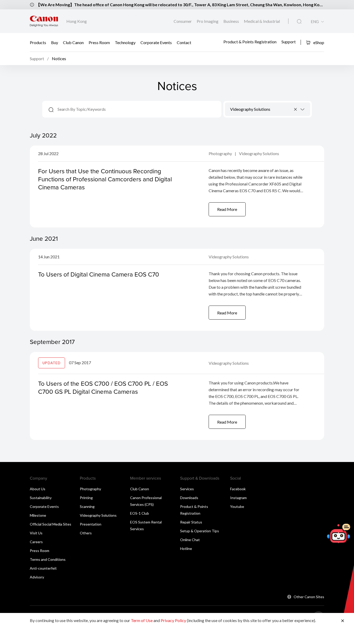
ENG (315, 22)
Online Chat (190, 539)
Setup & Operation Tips (199, 531)
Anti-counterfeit (43, 568)
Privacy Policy (173, 620)
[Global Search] (299, 21)
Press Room (99, 42)
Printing (86, 497)
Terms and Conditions (48, 559)
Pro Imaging (208, 21)
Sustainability (41, 497)
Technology (125, 42)
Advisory (37, 577)
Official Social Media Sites (50, 524)
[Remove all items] (296, 109)
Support (288, 41)
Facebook (238, 489)
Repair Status (191, 522)
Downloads (189, 497)
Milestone (38, 515)
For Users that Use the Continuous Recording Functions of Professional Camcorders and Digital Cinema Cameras (105, 179)
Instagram (238, 497)
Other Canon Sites (309, 597)
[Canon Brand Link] (44, 21)
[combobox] (267, 109)
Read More (227, 209)
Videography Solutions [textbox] (250, 109)
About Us (37, 489)
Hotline (186, 548)
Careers (36, 542)
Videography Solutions (259, 153)
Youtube (237, 506)
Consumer (183, 21)
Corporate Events (156, 42)
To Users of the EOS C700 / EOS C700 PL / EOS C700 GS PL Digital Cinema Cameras (103, 387)
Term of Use (142, 620)
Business (231, 21)
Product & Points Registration (250, 41)
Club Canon (73, 42)
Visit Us (36, 533)
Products (38, 42)
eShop (318, 42)
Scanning (87, 506)
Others (86, 533)
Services (187, 489)
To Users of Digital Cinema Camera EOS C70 (98, 274)
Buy (54, 42)
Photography (221, 153)
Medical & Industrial (262, 21)
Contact (184, 42)
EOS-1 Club (139, 513)
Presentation (90, 524)
